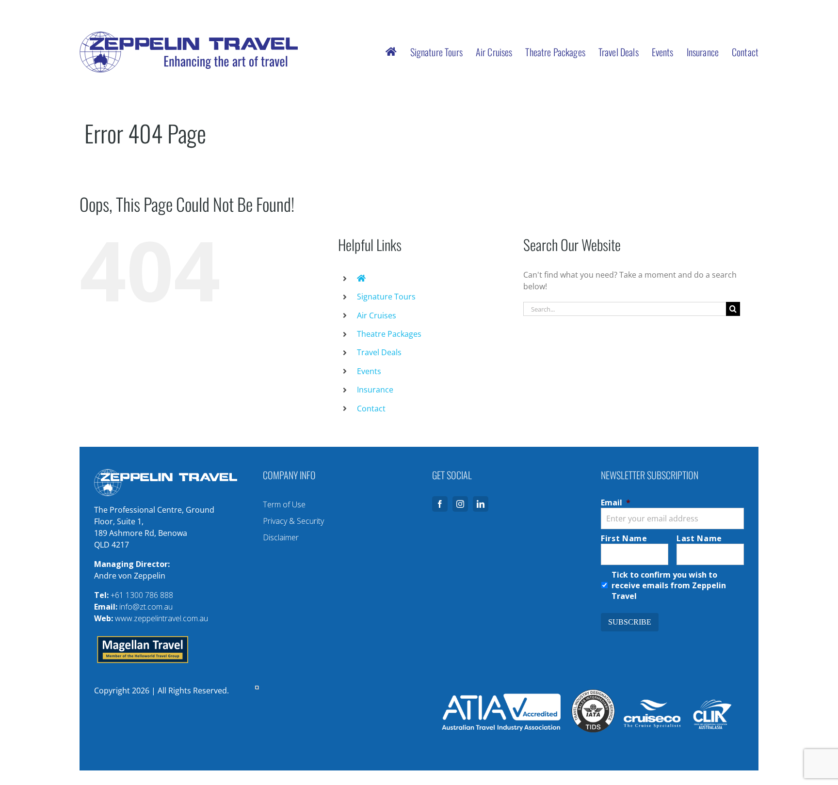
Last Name (699, 538)
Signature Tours (386, 296)
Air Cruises (376, 315)
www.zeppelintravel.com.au (161, 618)
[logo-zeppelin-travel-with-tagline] (189, 35)
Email (615, 502)
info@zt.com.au (146, 606)
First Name (624, 538)
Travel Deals (379, 352)
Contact (371, 408)
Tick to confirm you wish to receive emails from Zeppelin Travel (669, 585)
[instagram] (460, 504)
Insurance (375, 389)
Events (369, 371)
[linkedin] (480, 504)
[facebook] (440, 504)
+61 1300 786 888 (142, 595)
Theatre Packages (389, 334)
